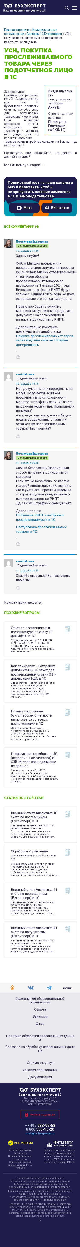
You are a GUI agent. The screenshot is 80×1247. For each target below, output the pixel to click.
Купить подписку (42, 1114)
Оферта (40, 1009)
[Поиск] (67, 8)
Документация (40, 1077)
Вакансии (40, 1016)
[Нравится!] (18, 357)
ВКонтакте (60, 208)
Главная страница (17, 29)
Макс (27, 208)
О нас (40, 1024)
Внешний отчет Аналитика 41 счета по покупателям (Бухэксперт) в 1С (34, 932)
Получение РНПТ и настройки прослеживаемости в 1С (40, 517)
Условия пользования (40, 1070)
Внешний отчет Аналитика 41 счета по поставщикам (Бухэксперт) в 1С (34, 894)
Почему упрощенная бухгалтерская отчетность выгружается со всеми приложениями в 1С (31, 717)
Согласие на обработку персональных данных (40, 1048)
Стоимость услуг (40, 1063)
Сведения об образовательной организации (40, 1000)
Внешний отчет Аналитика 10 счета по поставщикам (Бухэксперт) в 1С (34, 817)
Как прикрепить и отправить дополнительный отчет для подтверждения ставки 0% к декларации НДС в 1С (34, 672)
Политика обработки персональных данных (40, 1038)
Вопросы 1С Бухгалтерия (44, 33)
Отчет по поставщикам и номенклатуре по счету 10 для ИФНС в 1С (31, 632)
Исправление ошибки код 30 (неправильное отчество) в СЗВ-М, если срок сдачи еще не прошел (34, 760)
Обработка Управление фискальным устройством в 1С (33, 855)
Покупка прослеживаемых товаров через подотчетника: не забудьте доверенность (44, 340)
